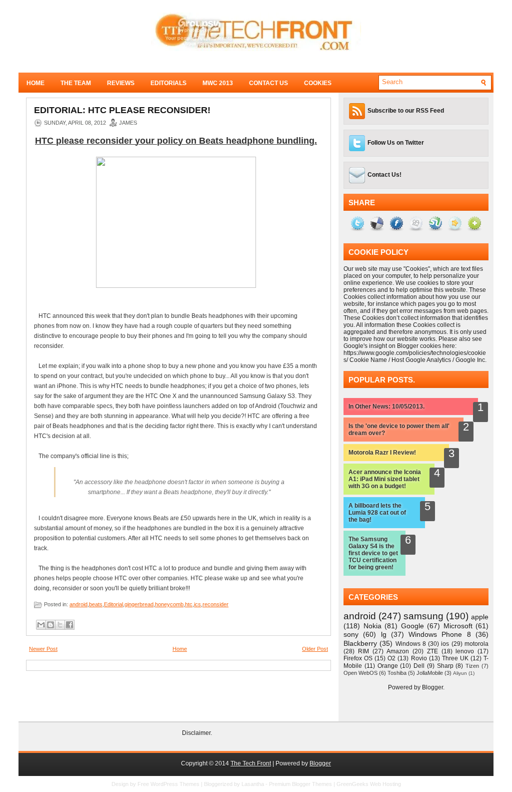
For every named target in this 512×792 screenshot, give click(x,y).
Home (35, 83)
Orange (388, 665)
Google (412, 626)
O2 (392, 658)
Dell (419, 665)
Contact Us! (385, 174)
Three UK (455, 658)
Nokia (373, 626)
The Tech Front (250, 763)
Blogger (432, 687)
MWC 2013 (217, 83)
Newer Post (43, 649)
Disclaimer (196, 732)
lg (383, 634)
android (79, 604)
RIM (363, 651)
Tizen (472, 666)
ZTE (432, 651)
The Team (75, 83)
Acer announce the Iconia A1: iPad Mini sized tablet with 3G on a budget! (384, 479)
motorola (476, 643)
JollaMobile (429, 673)
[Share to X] (60, 625)
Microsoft (458, 626)
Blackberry (360, 643)
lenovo (465, 651)
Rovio (419, 658)
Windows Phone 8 (439, 634)
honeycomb (169, 604)
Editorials (168, 83)
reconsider (215, 604)
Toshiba (397, 673)
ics (197, 604)
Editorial (113, 604)
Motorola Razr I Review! (382, 452)
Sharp (445, 665)
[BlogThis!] (51, 625)
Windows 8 (411, 643)
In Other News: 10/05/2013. (386, 406)
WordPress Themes (175, 784)
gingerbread (139, 604)
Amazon (397, 651)
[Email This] (41, 625)
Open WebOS (361, 673)
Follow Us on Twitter (396, 142)
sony (351, 634)
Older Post (315, 649)
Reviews (120, 83)
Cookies (318, 83)
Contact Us (268, 83)
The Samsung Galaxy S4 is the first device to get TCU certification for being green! (373, 553)
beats (95, 604)
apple (479, 617)
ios (445, 643)
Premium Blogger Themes (300, 784)
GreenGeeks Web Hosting (368, 784)
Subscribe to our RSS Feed (406, 110)
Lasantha (253, 784)
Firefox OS (358, 658)
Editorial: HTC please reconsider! (122, 110)
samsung (424, 616)
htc (188, 604)
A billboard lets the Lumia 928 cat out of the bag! (377, 512)
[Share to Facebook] (69, 625)
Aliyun (460, 673)
